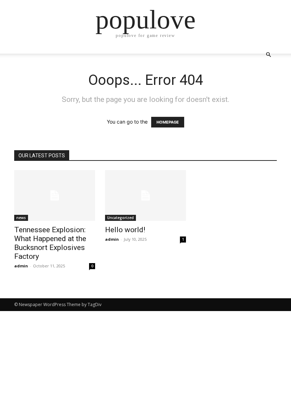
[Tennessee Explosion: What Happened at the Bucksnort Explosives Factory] (54, 195)
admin (21, 265)
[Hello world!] (145, 195)
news (21, 217)
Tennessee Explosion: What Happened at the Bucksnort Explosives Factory (50, 243)
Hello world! (125, 229)
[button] (268, 54)
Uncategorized (120, 217)
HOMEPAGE (168, 122)
